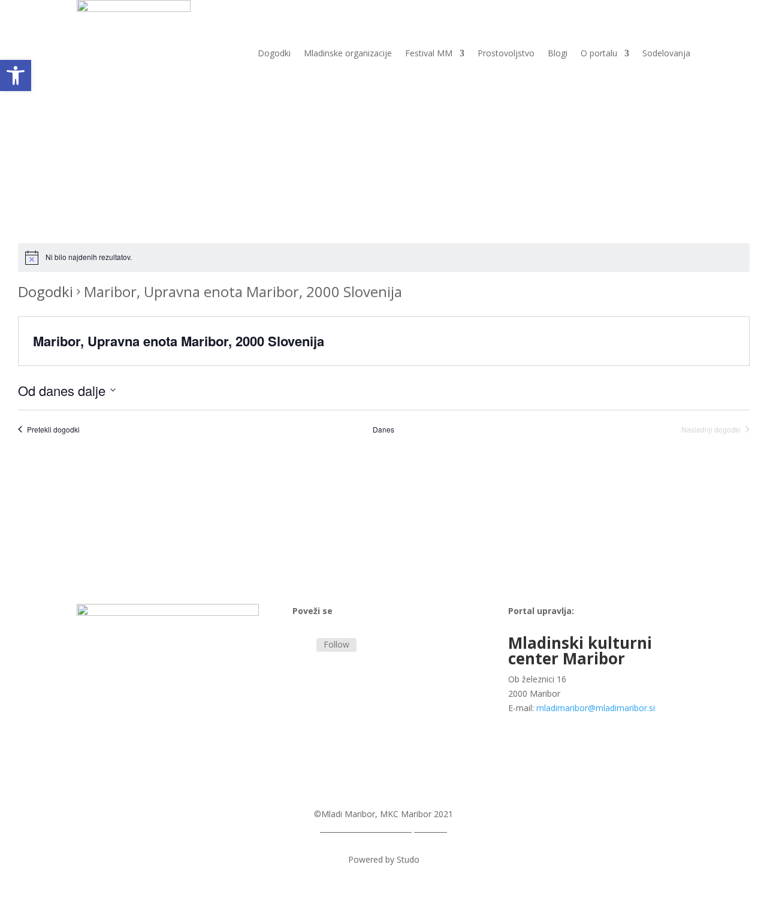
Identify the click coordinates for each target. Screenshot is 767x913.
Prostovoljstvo (506, 53)
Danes (383, 429)
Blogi (557, 53)
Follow (336, 644)
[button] (15, 75)
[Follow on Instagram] (302, 644)
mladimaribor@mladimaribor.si (595, 708)
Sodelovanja (666, 53)
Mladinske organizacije (348, 53)
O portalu (599, 53)
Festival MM (428, 53)
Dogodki (274, 53)
